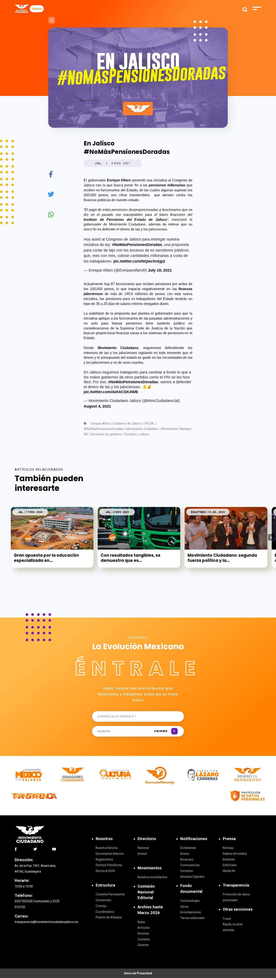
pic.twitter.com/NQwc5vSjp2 (139, 261)
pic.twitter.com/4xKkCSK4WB (111, 392)
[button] (271, 537)
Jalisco (37, 8)
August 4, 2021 (97, 406)
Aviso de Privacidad (138, 973)
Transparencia (236, 885)
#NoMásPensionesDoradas (137, 245)
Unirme (161, 731)
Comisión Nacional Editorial (146, 892)
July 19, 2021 (160, 270)
